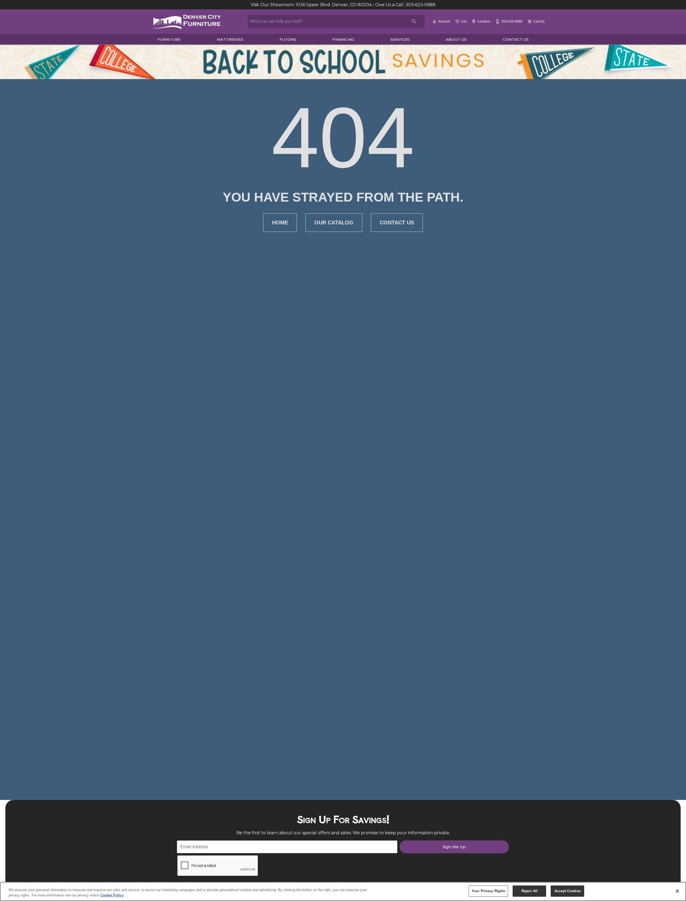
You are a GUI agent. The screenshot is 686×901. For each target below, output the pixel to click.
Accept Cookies (567, 891)
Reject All (529, 891)
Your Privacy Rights (488, 891)
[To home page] (187, 21)
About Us (456, 39)
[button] (434, 21)
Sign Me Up (454, 846)
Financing (343, 39)
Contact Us (516, 39)
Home (280, 222)
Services (399, 39)
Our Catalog (333, 222)
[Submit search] (414, 21)
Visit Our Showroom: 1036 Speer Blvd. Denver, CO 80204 (312, 4)
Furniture (169, 39)
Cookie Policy (112, 895)
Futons (287, 39)
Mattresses (230, 39)
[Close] (677, 891)
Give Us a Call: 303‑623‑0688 (405, 4)
